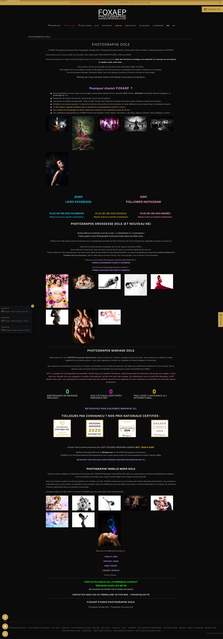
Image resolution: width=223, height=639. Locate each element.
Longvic (116, 628)
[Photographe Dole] (57, 169)
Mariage (66, 628)
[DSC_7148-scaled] (83, 133)
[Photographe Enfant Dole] (57, 503)
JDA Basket (139, 93)
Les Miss (55, 628)
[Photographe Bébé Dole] (83, 282)
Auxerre (132, 628)
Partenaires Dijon (71, 631)
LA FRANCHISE (158, 25)
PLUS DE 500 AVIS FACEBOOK (67, 213)
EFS (125, 93)
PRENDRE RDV (55, 25)
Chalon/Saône (170, 628)
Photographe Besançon (149, 628)
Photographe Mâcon (123, 631)
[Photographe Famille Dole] (83, 503)
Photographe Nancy (17, 628)
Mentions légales (103, 631)
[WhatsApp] (5, 626)
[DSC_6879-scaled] (57, 124)
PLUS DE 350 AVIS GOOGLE (111, 213)
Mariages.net (107, 452)
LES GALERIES (144, 25)
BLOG (97, 25)
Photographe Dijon (81, 628)
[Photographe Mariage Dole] (109, 124)
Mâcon (182, 628)
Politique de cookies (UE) (148, 631)
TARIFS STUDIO (130, 25)
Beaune (95, 628)
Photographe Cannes (39, 628)
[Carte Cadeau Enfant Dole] (57, 520)
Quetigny (105, 628)
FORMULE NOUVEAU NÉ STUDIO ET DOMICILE (111, 270)
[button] (48, 428)
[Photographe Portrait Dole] (109, 529)
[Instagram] (5, 634)
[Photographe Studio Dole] (109, 503)
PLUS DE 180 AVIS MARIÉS (155, 213)
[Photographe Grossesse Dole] (57, 291)
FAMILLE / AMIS (111, 557)
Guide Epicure (58, 95)
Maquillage (210, 628)
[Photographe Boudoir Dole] (83, 520)
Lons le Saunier (195, 628)
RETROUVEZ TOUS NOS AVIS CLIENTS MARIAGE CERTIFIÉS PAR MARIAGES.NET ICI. (111, 460)
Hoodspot (87, 631)
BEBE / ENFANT (111, 566)
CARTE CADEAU (86, 25)
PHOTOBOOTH (107, 25)
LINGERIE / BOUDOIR (111, 570)
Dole (124, 628)
